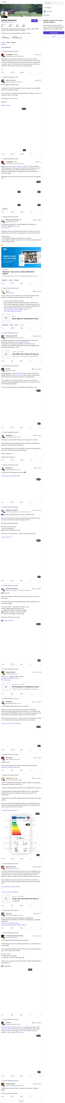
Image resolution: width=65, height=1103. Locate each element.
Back (4, 2)
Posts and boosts (6, 47)
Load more (21, 1101)
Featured (13, 42)
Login (53, 36)
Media (8, 42)
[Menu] (39, 20)
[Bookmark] (31, 72)
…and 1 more (21, 325)
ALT (24, 150)
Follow (34, 20)
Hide (24, 108)
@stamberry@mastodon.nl (7, 22)
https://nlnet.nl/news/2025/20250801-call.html (16, 309)
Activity (3, 42)
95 (2, 26)
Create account (54, 32)
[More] (40, 72)
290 (10, 26)
